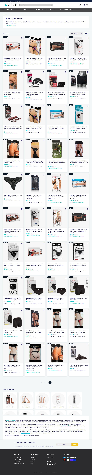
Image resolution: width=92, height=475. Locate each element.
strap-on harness (10, 420)
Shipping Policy (18, 457)
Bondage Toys (26, 9)
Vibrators (39, 9)
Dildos (48, 9)
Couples (14, 9)
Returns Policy (17, 459)
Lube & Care (69, 9)
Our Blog (33, 459)
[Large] (86, 33)
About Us (33, 457)
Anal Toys (58, 9)
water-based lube (25, 433)
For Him (6, 9)
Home (4, 14)
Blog (79, 9)
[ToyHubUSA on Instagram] (47, 464)
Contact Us (33, 461)
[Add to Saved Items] (21, 37)
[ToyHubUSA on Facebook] (50, 464)
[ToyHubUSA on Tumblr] (58, 464)
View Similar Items (11, 25)
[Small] (88, 33)
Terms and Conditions (19, 463)
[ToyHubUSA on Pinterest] (55, 464)
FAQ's (32, 463)
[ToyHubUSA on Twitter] (52, 464)
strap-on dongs (67, 425)
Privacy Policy (17, 461)
